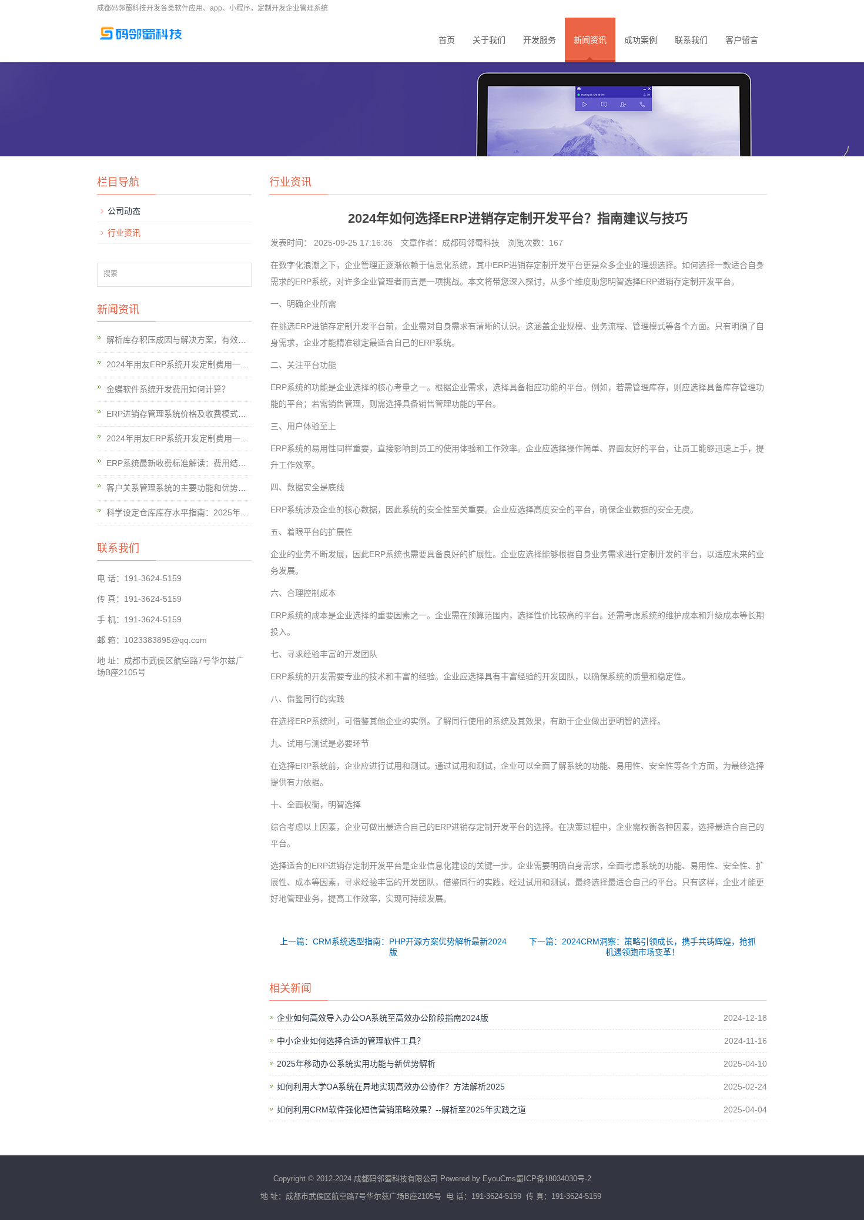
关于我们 (489, 40)
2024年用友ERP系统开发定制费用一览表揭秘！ (194, 364)
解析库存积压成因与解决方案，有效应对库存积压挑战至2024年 (222, 339)
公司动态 (124, 211)
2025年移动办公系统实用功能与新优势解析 (356, 1063)
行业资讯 (124, 232)
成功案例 (640, 40)
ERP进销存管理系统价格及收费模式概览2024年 (194, 413)
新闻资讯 (590, 40)
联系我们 (691, 40)
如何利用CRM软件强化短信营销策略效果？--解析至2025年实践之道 (401, 1109)
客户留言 (741, 40)
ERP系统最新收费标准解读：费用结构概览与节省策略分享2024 (222, 463)
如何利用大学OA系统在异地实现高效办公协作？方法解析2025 (391, 1086)
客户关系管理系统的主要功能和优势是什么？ (188, 487)
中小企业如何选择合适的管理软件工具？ (351, 1040)
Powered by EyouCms (477, 1178)
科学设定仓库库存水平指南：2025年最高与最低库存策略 (210, 512)
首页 (446, 40)
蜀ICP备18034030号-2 (553, 1178)
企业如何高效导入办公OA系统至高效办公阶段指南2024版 (382, 1018)
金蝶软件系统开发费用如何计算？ (168, 389)
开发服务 (539, 40)
